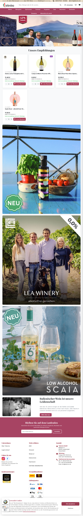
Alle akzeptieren (70, 504)
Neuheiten (62, 9)
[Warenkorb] (80, 5)
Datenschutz (32, 458)
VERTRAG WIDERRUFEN (36, 466)
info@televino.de (66, 464)
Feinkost (37, 9)
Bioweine (34, 13)
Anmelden (57, 431)
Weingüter (18, 9)
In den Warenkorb (20, 84)
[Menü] (8, 500)
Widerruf (31, 454)
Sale (54, 9)
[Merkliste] (76, 5)
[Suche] (60, 5)
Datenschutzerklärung (29, 511)
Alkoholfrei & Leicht (46, 13)
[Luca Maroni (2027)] (5, 57)
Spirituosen (28, 9)
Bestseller (72, 9)
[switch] (5, 510)
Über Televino (6, 446)
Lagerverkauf (6, 450)
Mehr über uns (46, 414)
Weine (10, 9)
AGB (30, 446)
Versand (31, 450)
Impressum (32, 462)
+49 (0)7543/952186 (66, 462)
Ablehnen (70, 508)
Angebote (47, 9)
